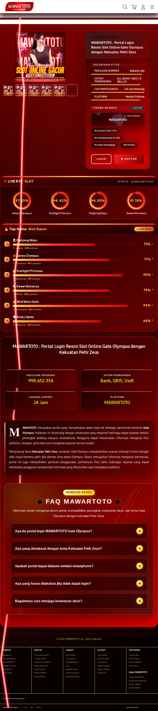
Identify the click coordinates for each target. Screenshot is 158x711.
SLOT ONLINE (7, 673)
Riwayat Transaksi (104, 666)
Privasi (25, 707)
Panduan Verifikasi (104, 669)
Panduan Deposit (39, 669)
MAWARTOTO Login (9, 666)
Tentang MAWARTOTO (136, 677)
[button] (134, 7)
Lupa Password (102, 662)
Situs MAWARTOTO (9, 659)
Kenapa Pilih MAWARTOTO (138, 681)
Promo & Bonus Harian (41, 655)
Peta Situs (38, 707)
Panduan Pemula (134, 659)
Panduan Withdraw (40, 673)
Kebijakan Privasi (71, 669)
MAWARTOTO (7, 655)
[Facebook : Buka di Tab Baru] (141, 707)
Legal (31, 707)
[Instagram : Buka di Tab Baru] (150, 707)
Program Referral (40, 676)
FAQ (67, 666)
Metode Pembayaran (41, 666)
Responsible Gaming (72, 676)
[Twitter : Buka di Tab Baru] (145, 707)
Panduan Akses (134, 655)
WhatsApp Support (72, 662)
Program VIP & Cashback (42, 662)
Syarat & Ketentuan (72, 673)
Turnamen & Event (40, 659)
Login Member (102, 655)
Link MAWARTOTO (9, 662)
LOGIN (101, 159)
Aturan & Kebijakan (135, 662)
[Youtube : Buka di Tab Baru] (154, 707)
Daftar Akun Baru (103, 659)
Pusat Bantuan (71, 655)
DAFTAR (131, 159)
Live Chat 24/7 (71, 659)
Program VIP (102, 673)
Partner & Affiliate (135, 684)
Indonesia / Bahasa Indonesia (10, 707)
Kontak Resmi (133, 666)
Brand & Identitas (135, 688)
